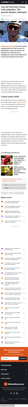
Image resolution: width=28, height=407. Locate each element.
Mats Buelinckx (6, 19)
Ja (6, 185)
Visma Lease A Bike (19, 193)
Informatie (5, 374)
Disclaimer (10, 399)
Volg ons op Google (8, 15)
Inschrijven (23, 358)
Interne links (5, 378)
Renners (4, 370)
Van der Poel (4, 193)
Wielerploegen (6, 365)
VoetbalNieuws (23, 399)
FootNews (16, 399)
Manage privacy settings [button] (7, 405)
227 (25, 19)
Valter (11, 193)
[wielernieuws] (14, 384)
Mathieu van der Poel (7, 46)
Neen (6, 188)
